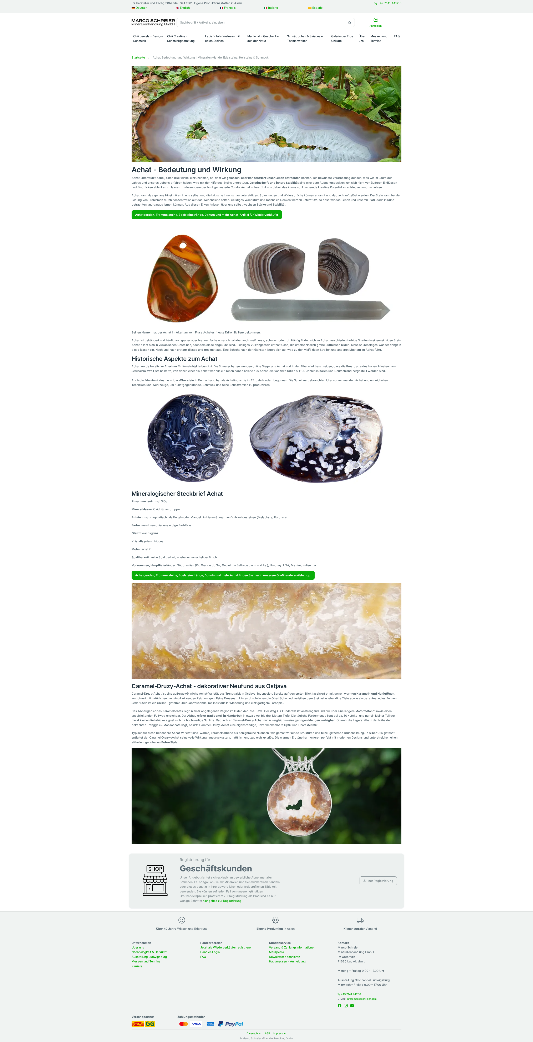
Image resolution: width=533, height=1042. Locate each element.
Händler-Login (210, 952)
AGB (267, 1033)
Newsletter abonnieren (284, 956)
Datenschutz (254, 1033)
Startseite (138, 57)
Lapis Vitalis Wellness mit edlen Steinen (222, 38)
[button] (149, 46)
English (184, 7)
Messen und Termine (378, 38)
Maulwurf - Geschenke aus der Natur (263, 38)
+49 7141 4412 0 (389, 3)
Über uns (362, 38)
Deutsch (141, 7)
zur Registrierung (380, 880)
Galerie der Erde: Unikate (342, 38)
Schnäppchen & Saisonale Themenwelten (305, 38)
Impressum (279, 1033)
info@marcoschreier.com (362, 998)
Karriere (137, 966)
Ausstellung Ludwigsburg (149, 956)
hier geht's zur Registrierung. (222, 900)
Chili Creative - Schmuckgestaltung (181, 38)
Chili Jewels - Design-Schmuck (148, 38)
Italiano (272, 7)
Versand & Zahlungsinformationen (292, 947)
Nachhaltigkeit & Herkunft (149, 952)
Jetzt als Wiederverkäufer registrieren (226, 947)
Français (229, 7)
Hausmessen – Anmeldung (287, 961)
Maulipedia (276, 952)
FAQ (397, 36)
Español (317, 7)
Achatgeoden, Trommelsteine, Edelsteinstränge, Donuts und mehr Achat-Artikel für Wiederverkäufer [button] (206, 214)
